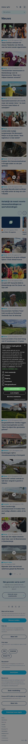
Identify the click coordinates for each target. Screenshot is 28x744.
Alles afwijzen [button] (14, 393)
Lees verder (18, 366)
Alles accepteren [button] (15, 389)
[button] (14, 369)
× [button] (24, 345)
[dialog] (14, 372)
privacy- (4, 366)
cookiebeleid (11, 366)
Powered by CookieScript (20, 399)
